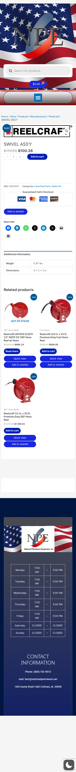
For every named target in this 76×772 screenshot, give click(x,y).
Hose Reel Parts (43, 186)
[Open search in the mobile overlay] (38, 70)
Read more (12, 351)
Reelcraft (56, 186)
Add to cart (37, 156)
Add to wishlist (15, 211)
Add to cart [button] (48, 351)
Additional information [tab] (17, 254)
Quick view (20, 358)
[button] (38, 98)
